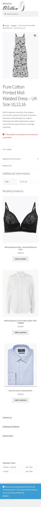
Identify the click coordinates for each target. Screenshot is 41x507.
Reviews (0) (7, 165)
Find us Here (8, 436)
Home (7, 25)
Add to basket (20, 259)
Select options (20, 332)
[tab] (20, 159)
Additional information (12, 159)
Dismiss (6, 495)
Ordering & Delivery (11, 426)
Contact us (7, 417)
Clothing (14, 25)
